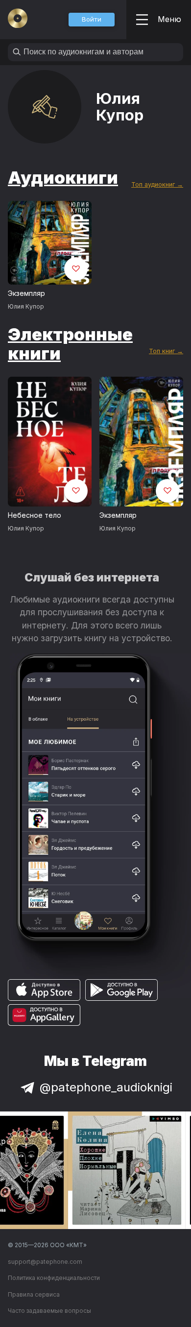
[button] (92, 19)
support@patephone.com (45, 1261)
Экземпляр (26, 293)
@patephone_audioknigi (106, 1087)
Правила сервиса (34, 1294)
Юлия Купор (26, 306)
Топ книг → (166, 351)
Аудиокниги (63, 177)
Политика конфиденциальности (54, 1277)
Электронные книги (70, 343)
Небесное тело (34, 515)
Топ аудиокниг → (157, 184)
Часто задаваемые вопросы (49, 1310)
